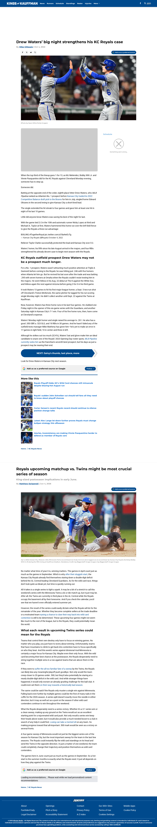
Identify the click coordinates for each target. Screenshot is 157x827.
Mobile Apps (129, 806)
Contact (80, 806)
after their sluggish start (76, 574)
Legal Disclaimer (28, 814)
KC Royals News (35, 449)
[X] (145, 3)
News (42, 3)
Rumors (50, 3)
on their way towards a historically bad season (61, 685)
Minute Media (18, 820)
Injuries (88, 3)
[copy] (35, 52)
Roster (80, 3)
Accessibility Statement (57, 814)
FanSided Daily (28, 810)
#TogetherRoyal (36, 234)
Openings (50, 806)
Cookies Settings (106, 814)
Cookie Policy (130, 810)
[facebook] (140, 3)
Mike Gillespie (26, 47)
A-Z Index (81, 814)
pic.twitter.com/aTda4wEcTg (58, 234)
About (24, 806)
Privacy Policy (83, 810)
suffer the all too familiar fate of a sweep (53, 669)
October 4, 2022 (56, 237)
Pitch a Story (51, 810)
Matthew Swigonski (29, 484)
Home (23, 449)
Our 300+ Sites (105, 806)
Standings (70, 3)
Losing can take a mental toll (63, 722)
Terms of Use (105, 810)
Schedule (60, 3)
